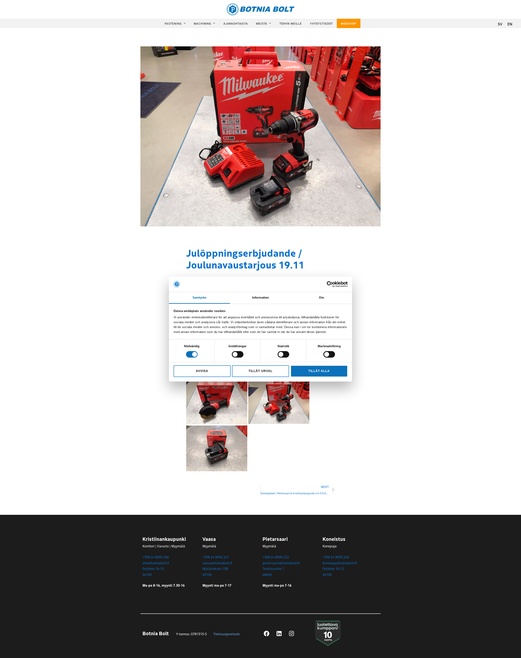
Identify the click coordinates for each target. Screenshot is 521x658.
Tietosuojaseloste (226, 634)
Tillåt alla (318, 371)
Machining (202, 23)
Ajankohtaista (235, 23)
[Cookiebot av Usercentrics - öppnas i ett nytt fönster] (330, 284)
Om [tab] (321, 297)
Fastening (173, 23)
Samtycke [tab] (200, 297)
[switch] (237, 354)
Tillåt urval (260, 371)
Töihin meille (290, 23)
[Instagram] (291, 633)
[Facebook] (266, 633)
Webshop (348, 23)
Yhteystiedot (321, 23)
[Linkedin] (279, 633)
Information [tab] (260, 297)
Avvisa (202, 371)
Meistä (261, 23)
